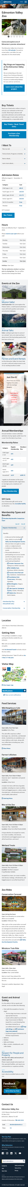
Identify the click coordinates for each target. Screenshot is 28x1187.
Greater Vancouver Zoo (16, 563)
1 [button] (8, 36)
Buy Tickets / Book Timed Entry (14, 125)
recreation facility (20, 504)
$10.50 (21, 192)
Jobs (3, 1168)
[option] (14, 27)
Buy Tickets (8, 215)
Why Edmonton (7, 1145)
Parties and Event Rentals (14, 358)
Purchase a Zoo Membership (14, 135)
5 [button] (20, 36)
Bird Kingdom (13, 584)
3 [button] (14, 36)
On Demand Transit (10, 649)
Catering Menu (7, 798)
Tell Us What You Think (12, 1091)
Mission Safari (8, 302)
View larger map (8, 685)
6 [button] (22, 36)
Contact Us (4, 1166)
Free (20, 202)
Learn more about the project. (14, 88)
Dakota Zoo (12, 593)
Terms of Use (18, 1168)
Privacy (16, 1170)
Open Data (4, 1171)
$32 (12, 459)
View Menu (6, 748)
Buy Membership (10, 491)
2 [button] (11, 36)
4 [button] (17, 36)
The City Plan (6, 1137)
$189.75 (22, 475)
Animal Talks (8, 330)
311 (11, 1128)
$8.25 (21, 188)
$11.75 (21, 195)
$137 (12, 475)
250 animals (12, 50)
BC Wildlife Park (14, 568)
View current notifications (13, 695)
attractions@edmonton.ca (16, 1124)
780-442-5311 (19, 1120)
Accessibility (7, 1071)
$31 (12, 454)
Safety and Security (19, 1165)
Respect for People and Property (12, 1054)
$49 (12, 465)
